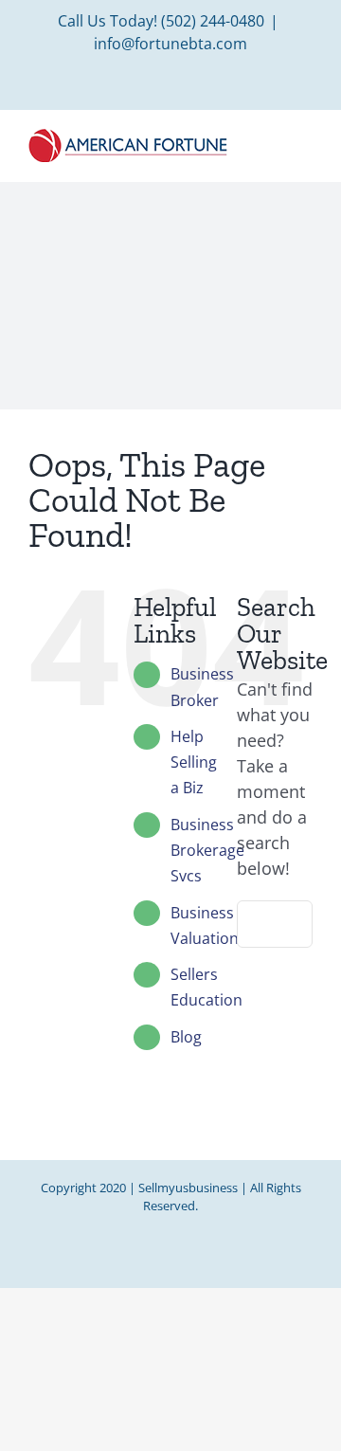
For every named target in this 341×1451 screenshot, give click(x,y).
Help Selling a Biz (193, 762)
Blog (186, 1036)
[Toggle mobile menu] (305, 141)
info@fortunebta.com (170, 43)
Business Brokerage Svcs (207, 850)
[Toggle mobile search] (270, 141)
